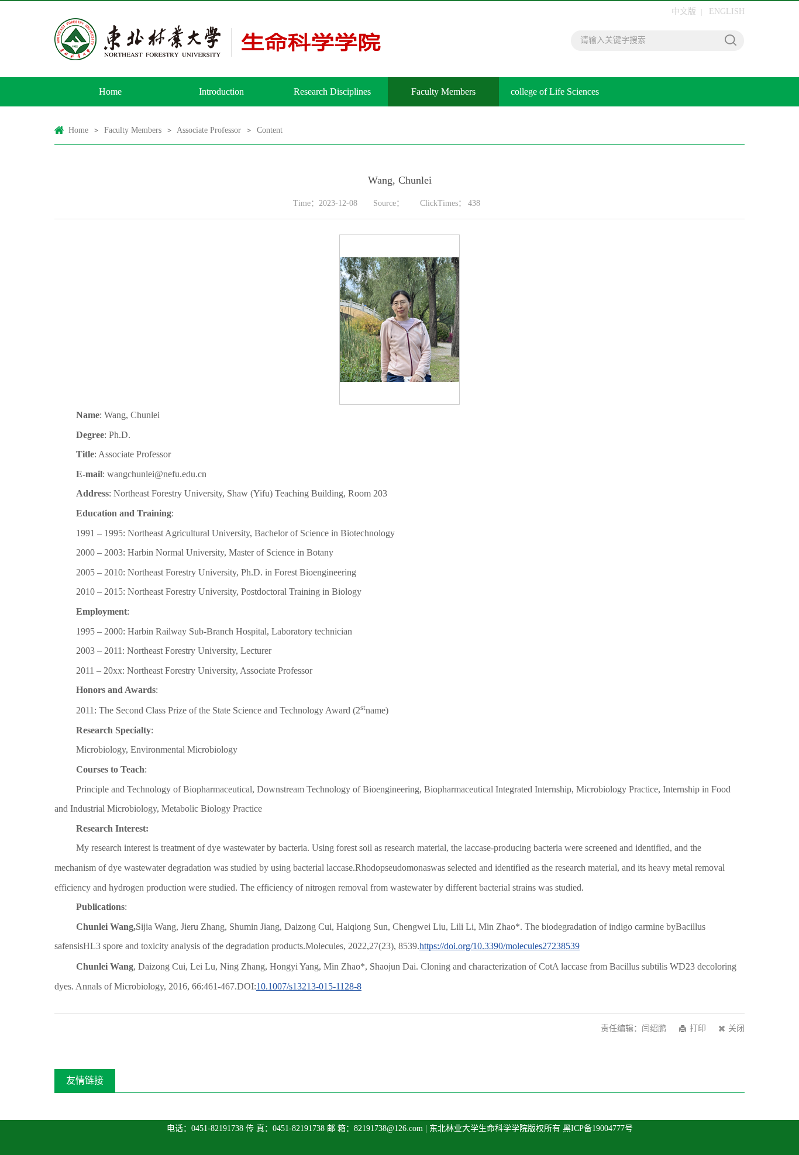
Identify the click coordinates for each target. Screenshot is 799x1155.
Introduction (221, 91)
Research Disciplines (332, 91)
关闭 (736, 1028)
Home (110, 91)
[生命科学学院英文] (221, 39)
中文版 (683, 11)
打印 (698, 1028)
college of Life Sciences (555, 91)
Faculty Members (443, 91)
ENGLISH (727, 11)
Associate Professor (209, 130)
